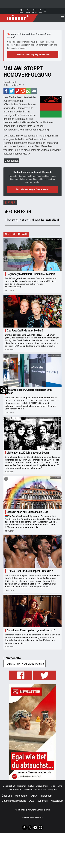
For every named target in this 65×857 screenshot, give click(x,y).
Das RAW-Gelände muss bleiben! (25, 330)
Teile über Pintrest (17, 91)
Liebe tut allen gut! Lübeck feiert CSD (27, 512)
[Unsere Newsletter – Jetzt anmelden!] (32, 732)
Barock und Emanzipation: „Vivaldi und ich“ (31, 630)
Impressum (46, 795)
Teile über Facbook (6, 91)
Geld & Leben (14, 789)
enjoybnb (52, 789)
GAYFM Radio (34, 11)
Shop (40, 11)
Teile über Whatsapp (28, 91)
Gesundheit (41, 786)
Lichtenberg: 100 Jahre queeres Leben (28, 452)
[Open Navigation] (50, 18)
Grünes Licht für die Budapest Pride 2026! (30, 571)
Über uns (7, 795)
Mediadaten (21, 795)
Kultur (31, 786)
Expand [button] (60, 98)
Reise (52, 786)
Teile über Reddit (23, 91)
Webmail (43, 800)
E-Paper (21, 11)
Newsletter (57, 800)
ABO (34, 795)
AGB (32, 800)
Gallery (28, 11)
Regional (21, 786)
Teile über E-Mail (33, 91)
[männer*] (19, 18)
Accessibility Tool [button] (4, 390)
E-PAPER (10, 202)
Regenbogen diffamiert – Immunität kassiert (31, 274)
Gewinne (28, 789)
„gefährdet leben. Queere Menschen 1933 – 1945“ (30, 391)
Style (59, 786)
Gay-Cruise (40, 789)
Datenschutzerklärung (14, 800)
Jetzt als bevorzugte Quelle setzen (33, 54)
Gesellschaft (9, 82)
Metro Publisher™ (36, 817)
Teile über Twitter (12, 91)
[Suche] (45, 11)
